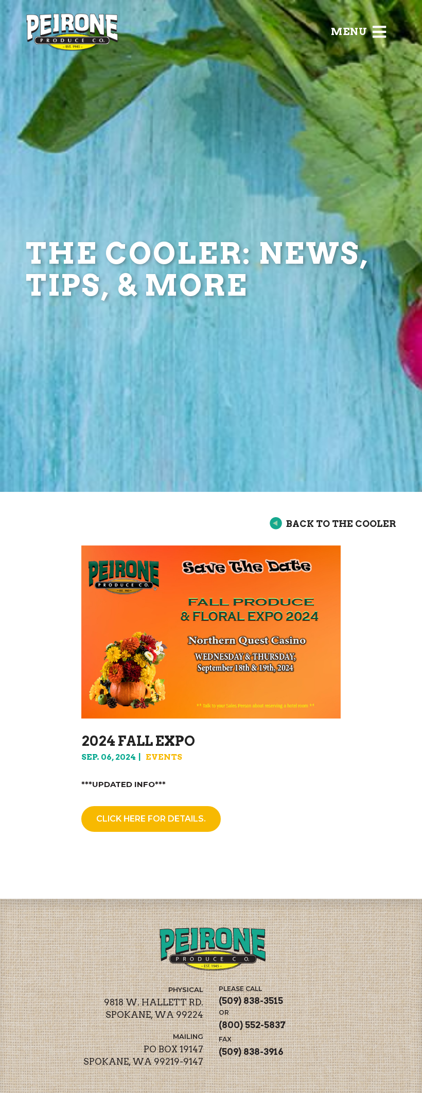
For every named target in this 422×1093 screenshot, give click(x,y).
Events (164, 757)
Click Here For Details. (151, 819)
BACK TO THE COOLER (341, 523)
